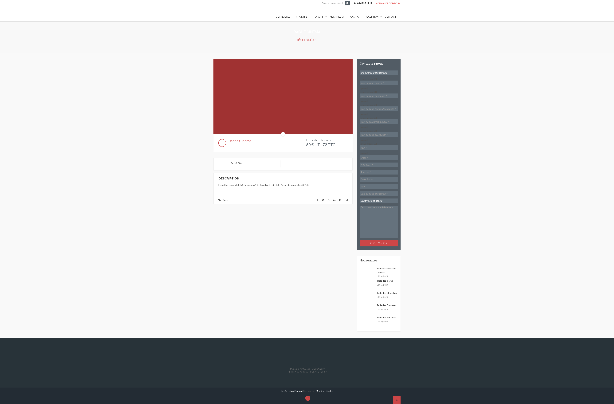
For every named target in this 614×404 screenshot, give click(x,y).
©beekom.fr (308, 391)
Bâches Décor (307, 40)
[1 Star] (230, 145)
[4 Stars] (237, 145)
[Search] (347, 3)
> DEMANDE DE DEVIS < (388, 3)
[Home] (239, 12)
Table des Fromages (386, 305)
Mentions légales (324, 391)
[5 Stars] (240, 145)
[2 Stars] (232, 145)
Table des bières (385, 280)
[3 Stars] (235, 145)
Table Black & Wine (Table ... (386, 270)
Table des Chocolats (387, 292)
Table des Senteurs (386, 317)
